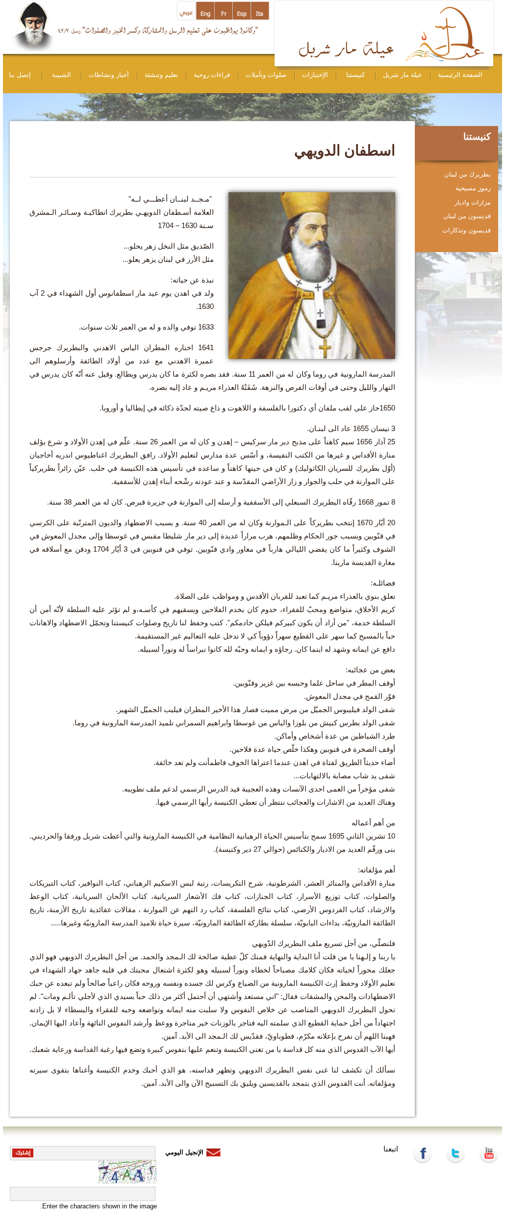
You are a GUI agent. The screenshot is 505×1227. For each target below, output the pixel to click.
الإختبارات (315, 74)
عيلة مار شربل (402, 74)
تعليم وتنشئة (161, 74)
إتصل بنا (20, 74)
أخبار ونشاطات (109, 74)
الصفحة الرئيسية (460, 74)
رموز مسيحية (473, 188)
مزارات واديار (472, 202)
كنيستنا (355, 74)
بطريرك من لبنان (467, 174)
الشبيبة (61, 74)
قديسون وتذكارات (466, 230)
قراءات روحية (212, 74)
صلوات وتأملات (266, 74)
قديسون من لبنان (467, 216)
